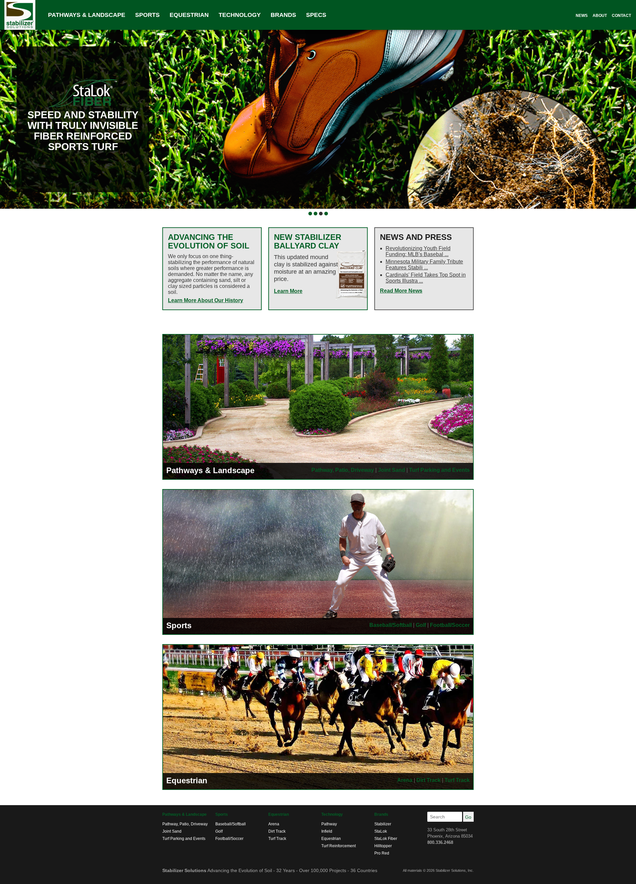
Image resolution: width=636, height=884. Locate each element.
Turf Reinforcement (338, 846)
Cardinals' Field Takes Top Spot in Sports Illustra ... (426, 278)
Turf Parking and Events (439, 470)
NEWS (582, 15)
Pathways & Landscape (210, 470)
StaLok (380, 831)
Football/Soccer (450, 625)
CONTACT (621, 15)
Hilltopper (383, 846)
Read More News (401, 291)
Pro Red (381, 853)
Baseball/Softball (390, 625)
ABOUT (600, 15)
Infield (326, 831)
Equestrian (186, 780)
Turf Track (457, 780)
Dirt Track (428, 780)
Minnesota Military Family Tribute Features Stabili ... (424, 264)
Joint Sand (391, 470)
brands (283, 15)
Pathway (329, 824)
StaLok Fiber (385, 838)
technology (240, 15)
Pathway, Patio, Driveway (342, 470)
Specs (316, 15)
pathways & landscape (86, 15)
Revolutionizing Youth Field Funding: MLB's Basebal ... (418, 251)
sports (147, 15)
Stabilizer (382, 824)
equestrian (189, 15)
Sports (178, 625)
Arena (404, 780)
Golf (421, 625)
